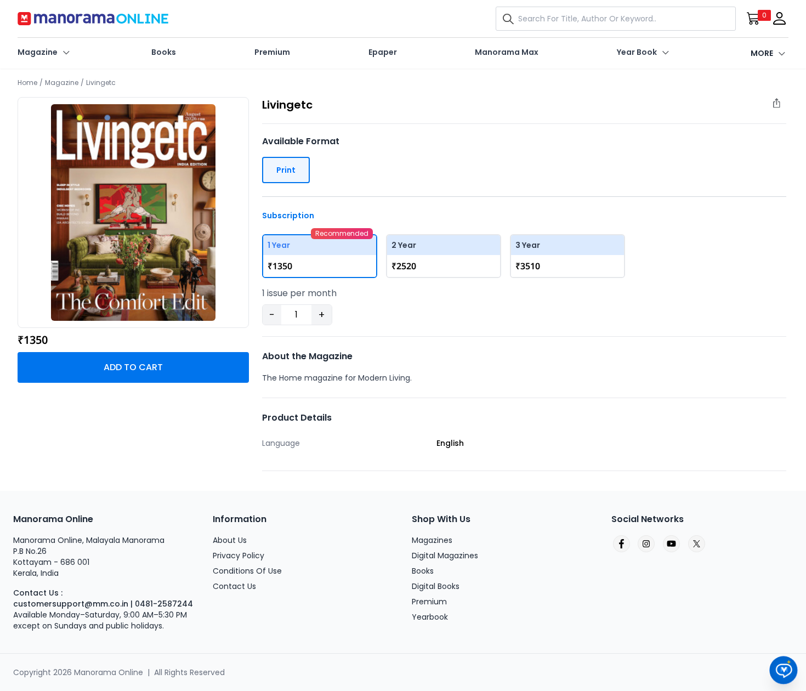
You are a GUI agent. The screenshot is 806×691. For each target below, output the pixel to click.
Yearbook (430, 616)
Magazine (38, 52)
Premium (272, 52)
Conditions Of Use (247, 570)
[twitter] (696, 544)
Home (27, 82)
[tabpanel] (133, 212)
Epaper (382, 52)
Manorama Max (506, 52)
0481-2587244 (164, 603)
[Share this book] (781, 105)
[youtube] (671, 544)
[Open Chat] (784, 670)
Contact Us (234, 586)
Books (163, 52)
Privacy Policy (238, 555)
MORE (762, 53)
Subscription (288, 215)
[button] (510, 18)
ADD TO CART (133, 367)
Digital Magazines (445, 555)
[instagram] (646, 544)
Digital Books (435, 586)
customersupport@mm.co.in (70, 603)
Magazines (432, 540)
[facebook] (620, 544)
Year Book (637, 52)
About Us (230, 540)
